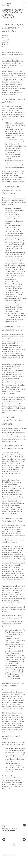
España (9, 828)
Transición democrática (8, 830)
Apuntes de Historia (6, 4)
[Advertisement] (17, 43)
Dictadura (4, 828)
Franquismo (15, 828)
